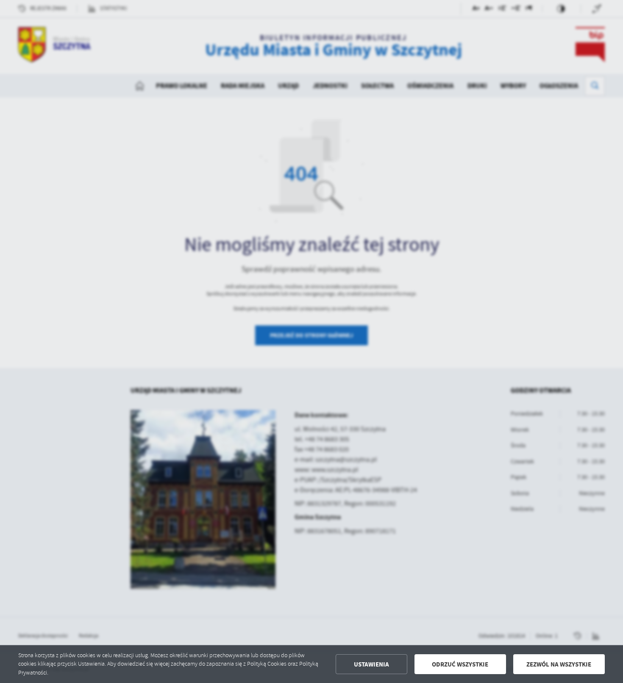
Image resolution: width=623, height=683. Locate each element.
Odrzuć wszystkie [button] (460, 664)
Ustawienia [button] (371, 664)
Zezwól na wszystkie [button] (558, 664)
